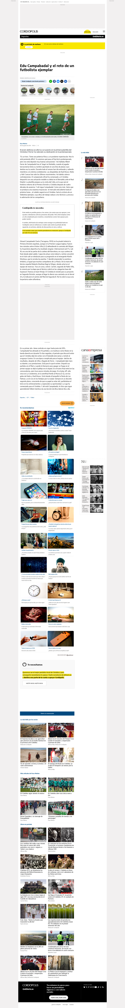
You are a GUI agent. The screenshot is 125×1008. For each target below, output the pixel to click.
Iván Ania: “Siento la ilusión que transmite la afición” (31, 921)
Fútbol (32, 397)
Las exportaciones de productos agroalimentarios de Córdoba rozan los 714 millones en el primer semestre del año (60, 922)
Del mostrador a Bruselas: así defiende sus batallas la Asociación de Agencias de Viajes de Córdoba (85, 388)
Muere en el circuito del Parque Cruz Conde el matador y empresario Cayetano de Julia (61, 740)
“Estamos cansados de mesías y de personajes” (60, 817)
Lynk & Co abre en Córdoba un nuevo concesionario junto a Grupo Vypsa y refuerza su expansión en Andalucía (85, 359)
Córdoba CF (60, 1)
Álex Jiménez (51, 901)
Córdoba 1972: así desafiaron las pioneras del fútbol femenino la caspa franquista (31, 872)
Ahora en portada (26, 824)
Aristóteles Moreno (25, 876)
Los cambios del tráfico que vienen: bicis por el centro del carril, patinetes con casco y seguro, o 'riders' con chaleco (32, 846)
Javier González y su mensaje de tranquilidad (31, 817)
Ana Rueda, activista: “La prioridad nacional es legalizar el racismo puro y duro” (85, 489)
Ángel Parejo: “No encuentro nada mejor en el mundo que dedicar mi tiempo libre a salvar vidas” (85, 508)
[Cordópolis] (32, 985)
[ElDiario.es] (98, 36)
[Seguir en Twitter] (87, 987)
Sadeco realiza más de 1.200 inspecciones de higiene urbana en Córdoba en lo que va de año (94, 284)
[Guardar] (69, 81)
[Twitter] (61, 81)
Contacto (71, 1004)
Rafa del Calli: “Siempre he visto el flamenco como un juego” (85, 470)
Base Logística (33, 1)
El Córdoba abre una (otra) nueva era (60, 794)
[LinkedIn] (65, 81)
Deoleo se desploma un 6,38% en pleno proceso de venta (31, 948)
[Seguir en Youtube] (96, 987)
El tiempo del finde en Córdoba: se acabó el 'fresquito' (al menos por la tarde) (60, 765)
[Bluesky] (58, 81)
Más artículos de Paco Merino (30, 773)
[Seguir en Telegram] (90, 987)
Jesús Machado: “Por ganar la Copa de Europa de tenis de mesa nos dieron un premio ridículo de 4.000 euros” (85, 499)
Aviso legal (65, 1004)
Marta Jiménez (51, 851)
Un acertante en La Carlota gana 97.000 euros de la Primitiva (93, 238)
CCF (28, 397)
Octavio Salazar (24, 767)
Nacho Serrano (24, 924)
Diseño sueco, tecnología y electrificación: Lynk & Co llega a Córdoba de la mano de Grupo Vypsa (86, 378)
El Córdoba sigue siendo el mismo (32, 793)
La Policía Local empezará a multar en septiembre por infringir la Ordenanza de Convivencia (60, 973)
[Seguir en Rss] (103, 987)
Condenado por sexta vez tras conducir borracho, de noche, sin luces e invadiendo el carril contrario (61, 948)
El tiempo (38, 1)
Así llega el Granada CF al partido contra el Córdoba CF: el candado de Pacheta (61, 897)
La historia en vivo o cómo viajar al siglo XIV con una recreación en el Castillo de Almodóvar (32, 897)
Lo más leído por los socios (29, 719)
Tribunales (43, 1)
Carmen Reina (24, 901)
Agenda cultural (54, 1)
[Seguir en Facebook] (88, 987)
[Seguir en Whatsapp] (100, 987)
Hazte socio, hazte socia (34, 683)
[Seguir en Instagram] (93, 987)
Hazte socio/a (87, 31)
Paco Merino (23, 143)
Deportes (25, 36)
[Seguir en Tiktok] (98, 987)
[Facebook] (54, 81)
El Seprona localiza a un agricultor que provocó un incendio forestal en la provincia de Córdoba (33, 740)
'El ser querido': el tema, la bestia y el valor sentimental (33, 765)
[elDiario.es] (32, 989)
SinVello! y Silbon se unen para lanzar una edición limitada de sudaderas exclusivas (85, 397)
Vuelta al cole (48, 1)
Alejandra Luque (52, 952)
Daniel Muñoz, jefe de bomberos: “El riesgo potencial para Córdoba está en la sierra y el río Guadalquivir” (86, 479)
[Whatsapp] (50, 81)
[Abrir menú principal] (104, 31)
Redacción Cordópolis (25, 744)
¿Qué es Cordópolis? (56, 1004)
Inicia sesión (95, 31)
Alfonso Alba (51, 744)
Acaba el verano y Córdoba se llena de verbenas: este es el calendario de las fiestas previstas (60, 872)
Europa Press (23, 950)
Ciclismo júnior (66, 1)
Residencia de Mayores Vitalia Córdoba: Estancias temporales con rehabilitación (85, 369)
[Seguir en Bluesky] (84, 987)
